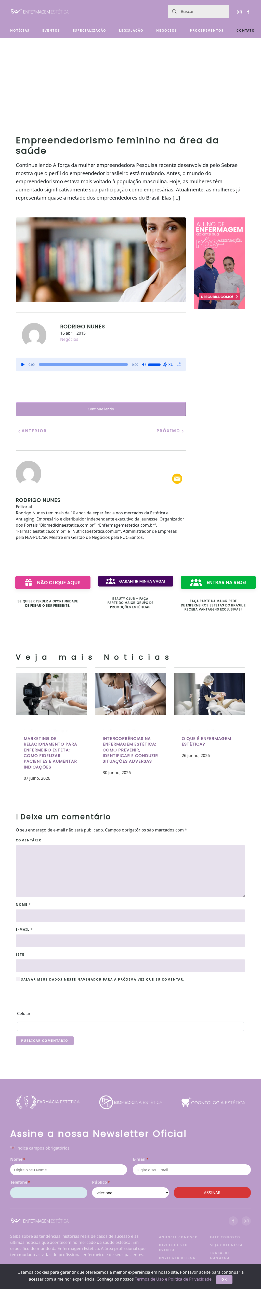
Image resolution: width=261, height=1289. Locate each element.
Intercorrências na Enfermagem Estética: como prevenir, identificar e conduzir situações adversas (130, 750)
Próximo (169, 431)
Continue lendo (101, 409)
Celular (24, 1013)
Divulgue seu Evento (173, 1247)
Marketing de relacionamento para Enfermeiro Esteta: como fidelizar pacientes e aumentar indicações (50, 753)
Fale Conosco (225, 1237)
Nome (23, 904)
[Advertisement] (130, 76)
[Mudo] (143, 364)
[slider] (155, 364)
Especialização (89, 30)
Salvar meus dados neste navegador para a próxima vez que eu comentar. (102, 979)
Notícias (20, 30)
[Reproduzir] (22, 364)
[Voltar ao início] (39, 12)
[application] (101, 364)
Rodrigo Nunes (82, 326)
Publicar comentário (44, 1040)
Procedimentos (207, 30)
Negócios (166, 30)
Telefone (20, 1182)
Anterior (33, 431)
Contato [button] (246, 30)
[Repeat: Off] (178, 364)
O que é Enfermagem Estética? (206, 741)
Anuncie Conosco (178, 1237)
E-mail (24, 929)
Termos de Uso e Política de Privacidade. (174, 1279)
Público (101, 1182)
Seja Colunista (226, 1245)
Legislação (131, 30)
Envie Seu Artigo (177, 1258)
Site (20, 954)
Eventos (51, 30)
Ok (224, 1279)
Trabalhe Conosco (220, 1255)
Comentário (29, 840)
